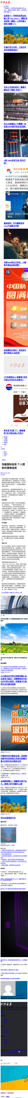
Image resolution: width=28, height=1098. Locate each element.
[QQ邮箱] (4, 1012)
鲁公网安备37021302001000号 (10, 1052)
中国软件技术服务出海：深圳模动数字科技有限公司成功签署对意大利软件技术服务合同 (14, 758)
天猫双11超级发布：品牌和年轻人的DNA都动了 (10, 969)
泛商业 (5, 453)
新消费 (5, 437)
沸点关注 (6, 1039)
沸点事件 (6, 1041)
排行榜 (5, 1019)
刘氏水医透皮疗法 (8, 818)
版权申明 (6, 1031)
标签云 (5, 1021)
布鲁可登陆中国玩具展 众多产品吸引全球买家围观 (10, 978)
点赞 (16, 592)
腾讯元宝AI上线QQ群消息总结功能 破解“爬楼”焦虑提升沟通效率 (13, 888)
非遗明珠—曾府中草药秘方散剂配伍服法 (13, 859)
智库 (5, 444)
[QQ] (3, 1012)
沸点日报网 (13, 1050)
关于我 (5, 1029)
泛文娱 (5, 440)
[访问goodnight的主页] (8, 842)
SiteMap (6, 1033)
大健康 (5, 438)
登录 (3, 448)
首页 (5, 452)
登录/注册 (20, 995)
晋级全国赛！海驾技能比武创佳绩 (11, 865)
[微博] (1, 1012)
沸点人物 (6, 1043)
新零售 (5, 442)
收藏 (11, 592)
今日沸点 (6, 6)
